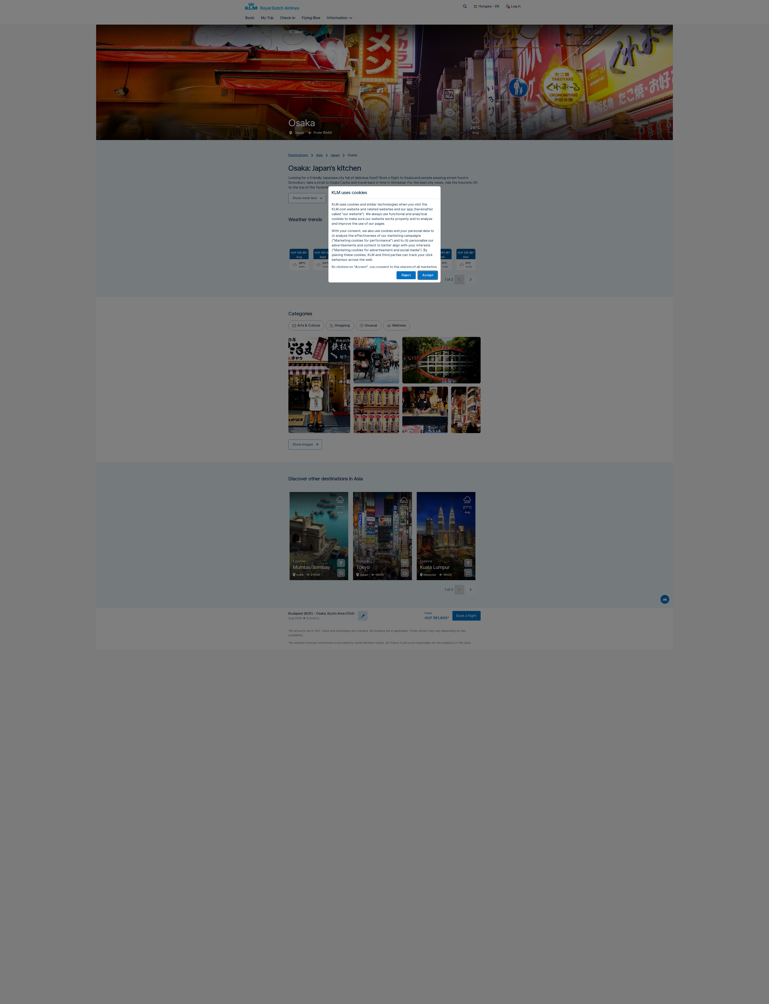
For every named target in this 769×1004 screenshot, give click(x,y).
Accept (427, 275)
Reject (406, 275)
